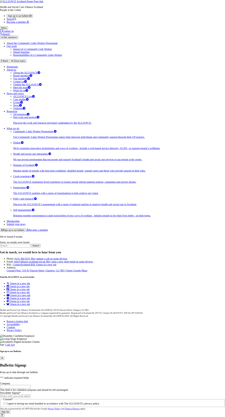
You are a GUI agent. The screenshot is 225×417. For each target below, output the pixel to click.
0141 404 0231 (40, 258)
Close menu (19, 61)
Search (10, 19)
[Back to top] (2, 415)
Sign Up (5, 412)
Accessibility (13, 324)
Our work (12, 46)
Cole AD (10, 344)
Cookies (11, 327)
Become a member (38, 230)
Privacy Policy (14, 330)
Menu (4, 28)
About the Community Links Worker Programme (32, 43)
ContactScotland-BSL (34, 264)
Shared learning (21, 52)
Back (5, 61)
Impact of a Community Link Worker (32, 49)
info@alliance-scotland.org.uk (53, 261)
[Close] (2, 358)
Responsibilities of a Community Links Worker (37, 55)
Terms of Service (72, 408)
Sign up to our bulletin (13, 230)
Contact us (8, 31)
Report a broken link (17, 321)
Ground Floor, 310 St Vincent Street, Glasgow (47, 270)
